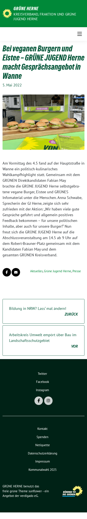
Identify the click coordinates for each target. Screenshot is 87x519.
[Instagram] (48, 400)
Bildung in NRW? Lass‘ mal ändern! (43, 311)
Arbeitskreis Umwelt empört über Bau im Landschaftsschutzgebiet (43, 340)
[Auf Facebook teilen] (7, 272)
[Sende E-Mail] (16, 272)
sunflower (35, 491)
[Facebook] (38, 400)
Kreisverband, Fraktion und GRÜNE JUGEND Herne (45, 16)
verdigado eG (29, 496)
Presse (76, 271)
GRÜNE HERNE (26, 8)
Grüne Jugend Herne (57, 271)
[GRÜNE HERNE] (7, 13)
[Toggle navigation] (79, 33)
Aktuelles (36, 271)
